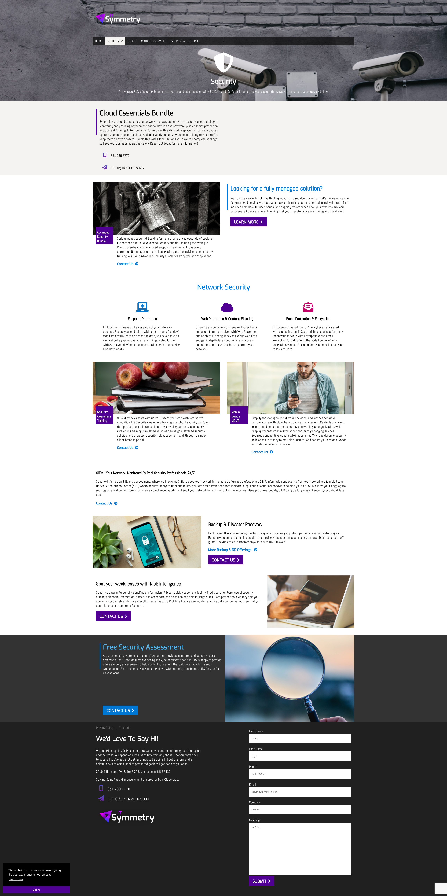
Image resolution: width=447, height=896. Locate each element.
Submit (259, 881)
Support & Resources (185, 41)
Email (252, 784)
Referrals (124, 727)
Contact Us (125, 264)
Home (98, 41)
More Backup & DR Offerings (230, 549)
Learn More (246, 222)
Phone (253, 767)
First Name (256, 731)
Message (255, 820)
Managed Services (153, 41)
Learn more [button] (16, 879)
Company (255, 802)
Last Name (256, 749)
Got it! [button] (36, 889)
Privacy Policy (104, 727)
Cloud (132, 41)
